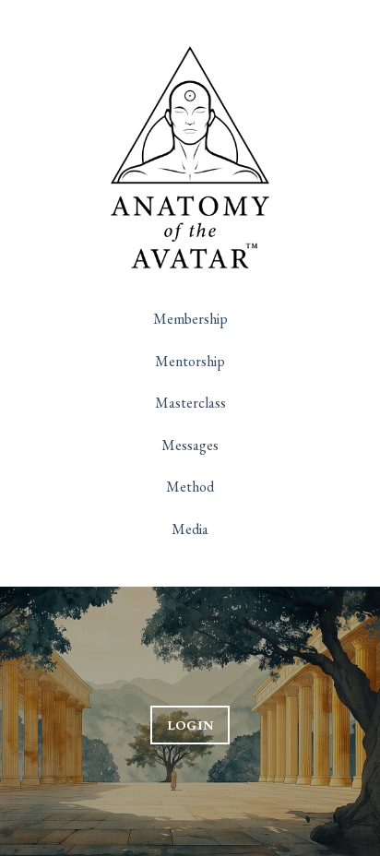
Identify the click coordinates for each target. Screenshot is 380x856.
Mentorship (190, 361)
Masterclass (190, 402)
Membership (190, 318)
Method (190, 486)
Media (190, 529)
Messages (190, 445)
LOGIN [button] (190, 724)
